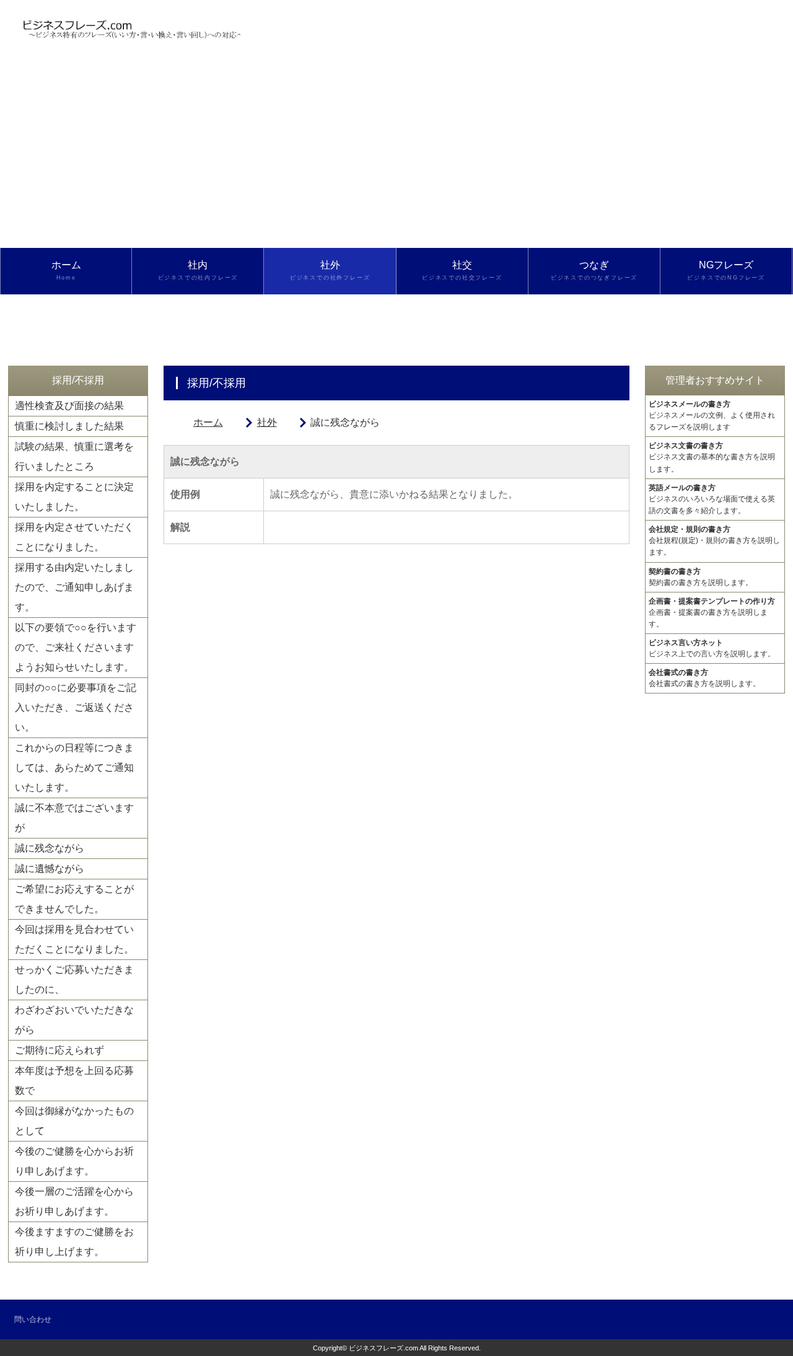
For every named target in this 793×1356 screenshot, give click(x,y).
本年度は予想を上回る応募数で (74, 1080)
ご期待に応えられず (59, 1050)
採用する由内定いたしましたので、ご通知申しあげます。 (74, 587)
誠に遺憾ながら (49, 868)
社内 (198, 270)
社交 (462, 270)
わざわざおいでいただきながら (74, 1020)
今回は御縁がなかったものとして (74, 1121)
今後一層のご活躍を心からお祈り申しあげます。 (74, 1201)
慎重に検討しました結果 (69, 426)
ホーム (66, 270)
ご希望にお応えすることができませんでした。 (74, 899)
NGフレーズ (726, 270)
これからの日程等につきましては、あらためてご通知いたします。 (74, 767)
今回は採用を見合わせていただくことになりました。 (74, 939)
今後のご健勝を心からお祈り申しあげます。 (74, 1161)
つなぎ (594, 270)
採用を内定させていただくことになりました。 (74, 537)
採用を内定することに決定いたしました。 (74, 497)
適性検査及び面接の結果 (69, 405)
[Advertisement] (396, 155)
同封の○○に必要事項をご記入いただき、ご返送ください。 (75, 707)
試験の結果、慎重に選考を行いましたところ (74, 456)
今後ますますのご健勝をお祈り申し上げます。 (74, 1241)
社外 (330, 270)
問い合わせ (32, 1319)
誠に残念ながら (49, 848)
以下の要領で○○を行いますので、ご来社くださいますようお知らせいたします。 (75, 647)
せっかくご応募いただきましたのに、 (74, 979)
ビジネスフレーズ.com (383, 1348)
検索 (66, 316)
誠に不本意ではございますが (74, 818)
